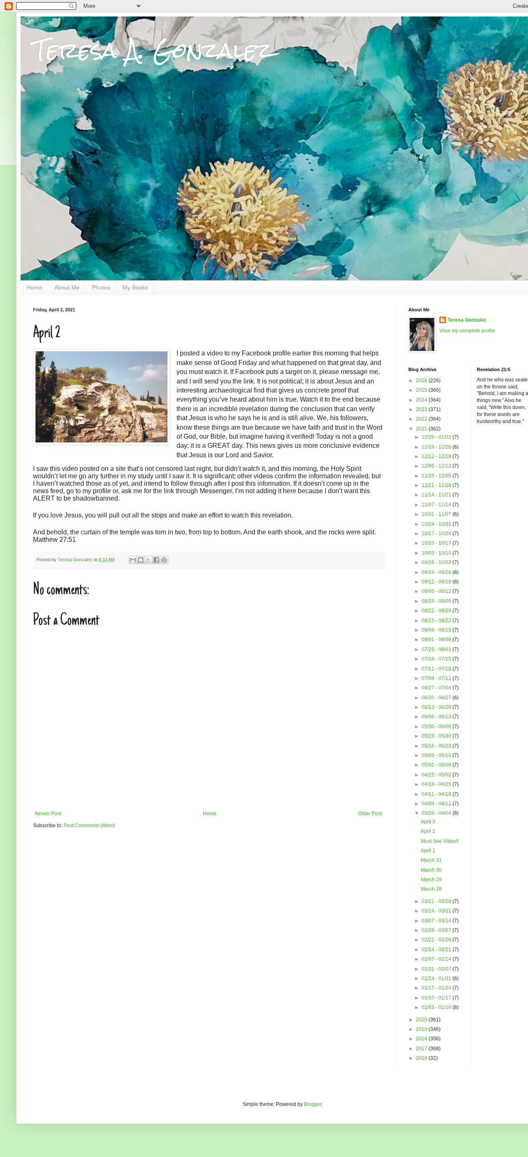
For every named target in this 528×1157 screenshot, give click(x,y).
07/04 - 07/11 (437, 678)
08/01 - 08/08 (437, 639)
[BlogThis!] (141, 560)
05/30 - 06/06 (437, 726)
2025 (422, 390)
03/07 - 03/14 (437, 921)
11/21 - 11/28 (437, 485)
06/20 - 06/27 (437, 698)
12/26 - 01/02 (437, 437)
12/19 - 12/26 (437, 447)
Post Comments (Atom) (89, 825)
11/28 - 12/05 (437, 476)
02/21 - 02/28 (437, 940)
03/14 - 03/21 (437, 911)
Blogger (312, 1104)
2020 (422, 1020)
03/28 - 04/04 (437, 813)
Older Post (370, 813)
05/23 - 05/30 (437, 736)
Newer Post (48, 813)
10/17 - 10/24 (437, 533)
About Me (67, 287)
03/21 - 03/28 (437, 901)
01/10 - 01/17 (437, 998)
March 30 (431, 870)
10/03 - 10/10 (437, 553)
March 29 (431, 879)
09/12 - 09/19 (437, 582)
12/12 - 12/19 (437, 456)
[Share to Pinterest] (164, 560)
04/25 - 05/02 (437, 775)
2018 (422, 1039)
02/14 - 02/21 (437, 949)
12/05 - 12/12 (437, 466)
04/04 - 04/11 (437, 804)
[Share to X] (148, 560)
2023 (422, 409)
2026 (422, 380)
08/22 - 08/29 (437, 611)
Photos (101, 287)
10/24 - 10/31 (437, 524)
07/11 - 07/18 (437, 669)
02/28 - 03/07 (437, 930)
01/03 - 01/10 (437, 1007)
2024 (422, 400)
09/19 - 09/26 (437, 572)
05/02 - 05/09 (437, 765)
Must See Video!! (440, 841)
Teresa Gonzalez (467, 320)
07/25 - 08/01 (437, 649)
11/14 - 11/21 (437, 495)
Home (34, 287)
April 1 (428, 851)
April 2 (428, 831)
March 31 (431, 860)
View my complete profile (467, 331)
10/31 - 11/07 (437, 514)
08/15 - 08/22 (437, 620)
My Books (135, 287)
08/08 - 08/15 (437, 630)
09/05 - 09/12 (437, 591)
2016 (422, 1058)
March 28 (431, 889)
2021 (422, 429)
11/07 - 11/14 (437, 505)
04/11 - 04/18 (437, 794)
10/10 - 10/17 (437, 543)
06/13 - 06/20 (437, 707)
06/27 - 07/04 (437, 688)
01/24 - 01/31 (437, 978)
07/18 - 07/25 (437, 659)
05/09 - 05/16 (437, 755)
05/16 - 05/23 (437, 746)
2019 (422, 1029)
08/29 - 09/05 (437, 601)
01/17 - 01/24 (437, 988)
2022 (422, 419)
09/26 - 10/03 (437, 562)
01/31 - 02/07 (437, 969)
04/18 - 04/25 (437, 784)
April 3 (428, 822)
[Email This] (133, 560)
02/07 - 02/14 (437, 959)
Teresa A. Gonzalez (153, 50)
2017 (422, 1048)
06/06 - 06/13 (437, 717)
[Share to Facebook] (156, 560)
